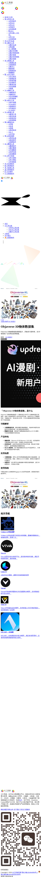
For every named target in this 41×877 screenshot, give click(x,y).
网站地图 (4, 809)
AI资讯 (7, 233)
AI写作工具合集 (13, 228)
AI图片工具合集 (13, 231)
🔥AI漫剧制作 (9, 237)
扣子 (20, 800)
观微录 (27, 809)
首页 (6, 224)
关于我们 (8, 235)
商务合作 (10, 809)
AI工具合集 (8, 226)
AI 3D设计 (11, 321)
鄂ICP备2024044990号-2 (30, 872)
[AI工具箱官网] (10, 179)
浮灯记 (22, 809)
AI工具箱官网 (16, 872)
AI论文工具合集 (13, 230)
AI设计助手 (4, 321)
